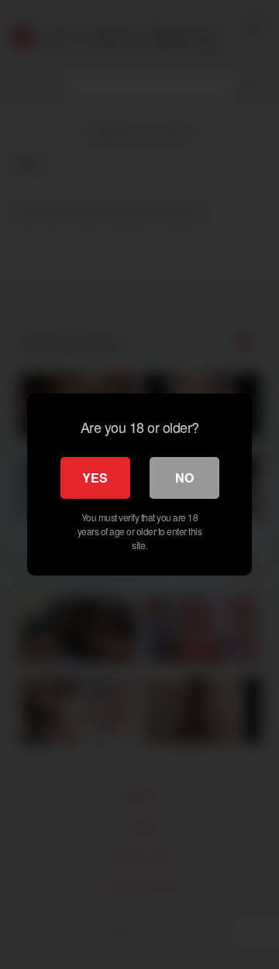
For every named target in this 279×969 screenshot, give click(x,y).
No (184, 477)
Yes (95, 477)
